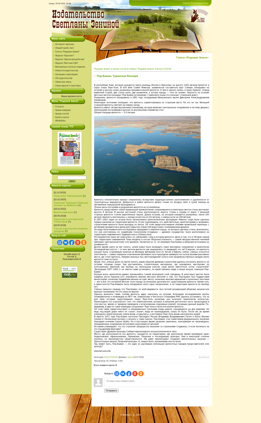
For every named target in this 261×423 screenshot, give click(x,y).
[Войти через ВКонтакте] (65, 242)
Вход (205, 3)
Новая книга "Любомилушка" (68, 196)
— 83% (69, 269)
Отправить (111, 390)
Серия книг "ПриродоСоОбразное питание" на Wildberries (71, 204)
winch (129, 357)
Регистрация (196, 3)
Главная (186, 3)
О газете (59, 106)
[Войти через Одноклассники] (83, 242)
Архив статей (62, 113)
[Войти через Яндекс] (77, 242)
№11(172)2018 (163, 69)
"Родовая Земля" (102, 69)
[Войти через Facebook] (71, 242)
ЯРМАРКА (60, 121)
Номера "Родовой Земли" (141, 69)
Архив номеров (62, 110)
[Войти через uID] (59, 242)
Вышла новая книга (64, 212)
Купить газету (62, 117)
